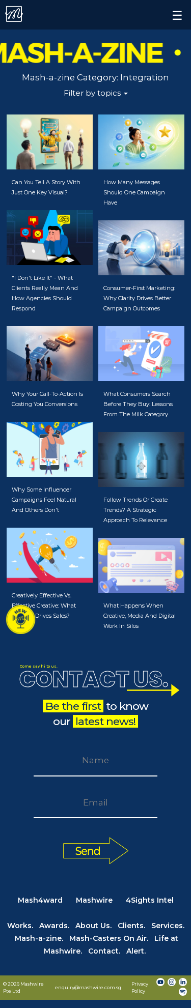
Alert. (136, 951)
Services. (167, 925)
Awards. (54, 925)
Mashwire (94, 900)
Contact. (104, 951)
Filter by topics (93, 93)
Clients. (131, 925)
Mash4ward (40, 900)
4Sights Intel (150, 900)
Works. (20, 925)
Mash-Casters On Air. (108, 938)
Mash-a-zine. (39, 938)
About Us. (93, 925)
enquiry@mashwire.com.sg (88, 987)
